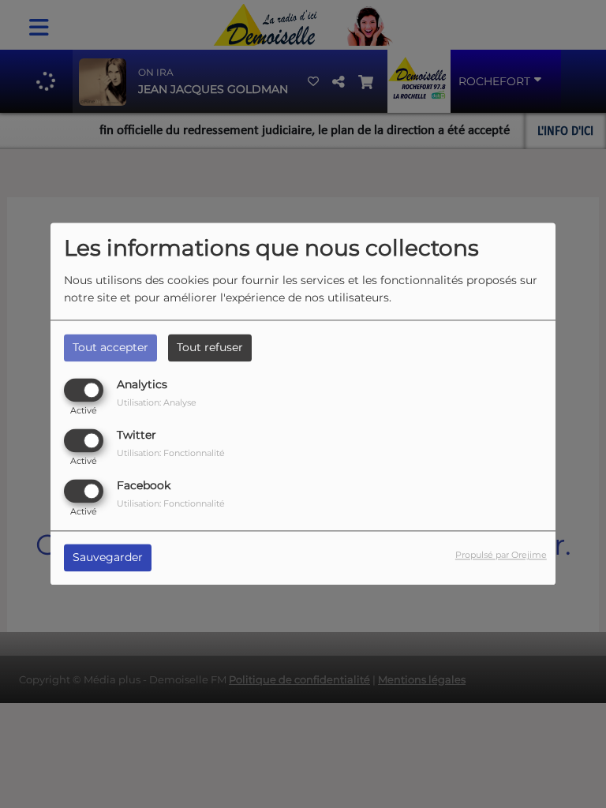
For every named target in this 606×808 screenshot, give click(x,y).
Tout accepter (110, 347)
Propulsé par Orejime (501, 555)
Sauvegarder (108, 558)
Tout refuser (210, 347)
